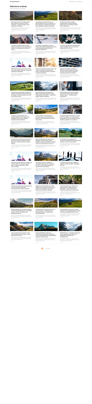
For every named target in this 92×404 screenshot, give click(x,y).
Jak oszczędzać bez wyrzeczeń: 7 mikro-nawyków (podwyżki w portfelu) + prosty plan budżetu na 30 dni (20, 234)
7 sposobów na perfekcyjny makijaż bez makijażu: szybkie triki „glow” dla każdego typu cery (69, 164)
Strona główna (79, 1)
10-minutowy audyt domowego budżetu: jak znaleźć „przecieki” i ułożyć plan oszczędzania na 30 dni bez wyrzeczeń (21, 187)
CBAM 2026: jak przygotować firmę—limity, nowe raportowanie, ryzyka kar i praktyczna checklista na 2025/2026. (21, 70)
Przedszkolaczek (14, 1)
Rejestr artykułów (72, 1)
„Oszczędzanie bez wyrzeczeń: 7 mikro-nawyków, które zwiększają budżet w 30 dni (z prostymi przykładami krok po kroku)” (70, 211)
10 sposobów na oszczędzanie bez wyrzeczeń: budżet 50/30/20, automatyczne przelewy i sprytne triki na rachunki (70, 140)
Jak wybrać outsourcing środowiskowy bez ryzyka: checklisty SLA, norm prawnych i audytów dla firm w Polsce (70, 47)
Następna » (48, 248)
